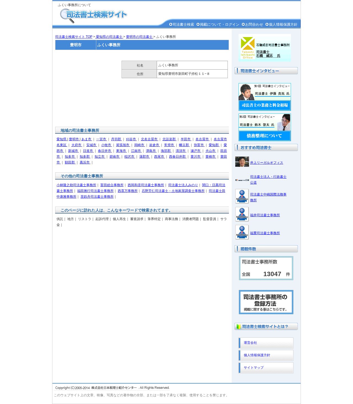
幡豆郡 (184, 145)
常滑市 (169, 145)
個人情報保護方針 (283, 24)
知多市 (70, 157)
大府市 (76, 145)
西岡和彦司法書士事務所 (146, 185)
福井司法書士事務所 (265, 215)
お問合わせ (254, 24)
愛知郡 (214, 145)
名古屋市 (203, 139)
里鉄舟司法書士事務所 (97, 197)
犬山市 (210, 151)
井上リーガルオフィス (266, 163)
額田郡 (70, 162)
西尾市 (159, 157)
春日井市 (105, 151)
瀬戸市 (196, 151)
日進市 (88, 151)
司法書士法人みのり (183, 185)
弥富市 (199, 145)
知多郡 (85, 157)
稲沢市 (129, 157)
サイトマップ (254, 367)
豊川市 (196, 157)
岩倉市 (154, 145)
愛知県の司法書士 (109, 37)
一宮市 (101, 139)
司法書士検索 (183, 24)
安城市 (91, 145)
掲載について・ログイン (219, 24)
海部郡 (166, 151)
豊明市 (74, 139)
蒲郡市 (144, 157)
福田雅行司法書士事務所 (95, 191)
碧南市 (114, 157)
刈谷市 (131, 139)
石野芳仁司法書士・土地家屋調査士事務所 (173, 191)
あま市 (86, 139)
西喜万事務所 (128, 191)
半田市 (186, 139)
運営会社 (250, 343)
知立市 (100, 157)
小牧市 (106, 145)
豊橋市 (210, 157)
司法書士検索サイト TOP (73, 37)
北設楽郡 (169, 139)
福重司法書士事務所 (265, 233)
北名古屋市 (149, 139)
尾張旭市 (123, 145)
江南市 (136, 151)
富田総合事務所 (112, 185)
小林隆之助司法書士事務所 (76, 185)
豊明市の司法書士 (139, 37)
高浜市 (85, 162)
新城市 (73, 151)
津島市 (151, 151)
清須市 (181, 151)
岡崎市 (139, 145)
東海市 (121, 151)
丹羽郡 (116, 139)
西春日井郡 (177, 157)
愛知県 (62, 139)
